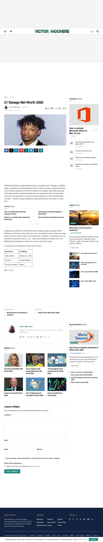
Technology (62, 522)
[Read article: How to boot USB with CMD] (74, 274)
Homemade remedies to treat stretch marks (86, 165)
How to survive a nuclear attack (82, 372)
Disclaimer (40, 535)
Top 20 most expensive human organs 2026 (84, 143)
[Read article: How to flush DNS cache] (74, 283)
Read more (75, 247)
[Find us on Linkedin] (80, 519)
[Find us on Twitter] (73, 519)
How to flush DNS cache (88, 281)
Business (74, 342)
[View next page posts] (37, 224)
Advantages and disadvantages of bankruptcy (50, 213)
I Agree (93, 539)
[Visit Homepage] (52, 31)
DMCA (72, 535)
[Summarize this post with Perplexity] (41, 150)
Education (40, 522)
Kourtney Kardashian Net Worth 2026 (13, 370)
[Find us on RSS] (92, 519)
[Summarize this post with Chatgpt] (36, 150)
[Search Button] (98, 31)
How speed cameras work (89, 253)
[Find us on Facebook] (69, 519)
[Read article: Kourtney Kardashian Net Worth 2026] (13, 360)
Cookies (47, 535)
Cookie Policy (83, 539)
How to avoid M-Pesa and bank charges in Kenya (15, 213)
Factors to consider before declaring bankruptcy (17, 218)
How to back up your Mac (80, 382)
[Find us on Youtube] (88, 519)
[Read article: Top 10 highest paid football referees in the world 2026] (35, 360)
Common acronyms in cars (83, 151)
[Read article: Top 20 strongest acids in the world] (74, 265)
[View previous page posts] (33, 224)
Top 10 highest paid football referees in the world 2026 (34, 371)
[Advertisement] (51, 14)
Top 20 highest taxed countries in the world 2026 (55, 371)
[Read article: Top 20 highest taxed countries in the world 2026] (57, 360)
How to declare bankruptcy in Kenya (51, 217)
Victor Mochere (15, 107)
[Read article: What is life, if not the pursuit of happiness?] (84, 217)
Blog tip (88, 535)
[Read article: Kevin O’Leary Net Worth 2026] (13, 384)
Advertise (32, 535)
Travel (60, 525)
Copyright (65, 535)
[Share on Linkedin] (16, 150)
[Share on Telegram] (31, 150)
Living (73, 223)
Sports (60, 519)
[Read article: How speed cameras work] (74, 256)
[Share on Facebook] (6, 150)
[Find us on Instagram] (77, 519)
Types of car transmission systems (85, 157)
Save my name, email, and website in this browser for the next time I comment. (33, 458)
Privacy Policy (35, 466)
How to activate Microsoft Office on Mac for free (78, 131)
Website (39, 449)
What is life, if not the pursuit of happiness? (80, 229)
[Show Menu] (5, 31)
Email (6, 449)
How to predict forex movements (55, 394)
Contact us (95, 535)
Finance (12, 97)
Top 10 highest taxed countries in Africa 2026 (34, 394)
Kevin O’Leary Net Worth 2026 (13, 394)
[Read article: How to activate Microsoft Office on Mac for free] (84, 114)
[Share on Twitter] (11, 150)
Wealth (11, 270)
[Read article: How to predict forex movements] (57, 384)
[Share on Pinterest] (21, 150)
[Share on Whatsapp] (26, 150)
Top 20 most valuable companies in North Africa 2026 (83, 348)
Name (6, 440)
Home (6, 97)
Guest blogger (80, 535)
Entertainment (41, 525)
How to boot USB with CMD (89, 272)
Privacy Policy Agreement (13, 463)
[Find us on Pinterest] (84, 519)
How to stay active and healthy (81, 375)
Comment (8, 415)
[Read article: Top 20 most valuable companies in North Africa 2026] (84, 337)
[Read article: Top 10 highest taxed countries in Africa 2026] (35, 384)
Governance (51, 522)
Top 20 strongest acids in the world (89, 263)
